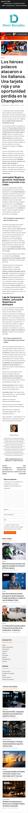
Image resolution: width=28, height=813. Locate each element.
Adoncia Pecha (5, 105)
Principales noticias (7, 739)
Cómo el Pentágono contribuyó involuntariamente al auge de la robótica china (13, 744)
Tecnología (5, 655)
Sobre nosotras (8, 3)
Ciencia (4, 653)
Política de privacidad (21, 5)
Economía (4, 651)
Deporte (4, 657)
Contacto (4, 661)
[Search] (26, 38)
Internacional (5, 649)
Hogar (3, 645)
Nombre (6, 509)
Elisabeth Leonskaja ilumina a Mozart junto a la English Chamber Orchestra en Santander (14, 804)
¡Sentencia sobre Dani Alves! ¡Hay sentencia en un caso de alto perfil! (20, 469)
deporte (3, 57)
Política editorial (10, 5)
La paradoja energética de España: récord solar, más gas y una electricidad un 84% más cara (14, 774)
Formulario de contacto (19, 3)
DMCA (3, 5)
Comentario (7, 488)
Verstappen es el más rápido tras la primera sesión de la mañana (7, 469)
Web (5, 520)
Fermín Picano (14, 570)
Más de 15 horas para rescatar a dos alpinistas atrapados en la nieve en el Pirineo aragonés (13, 566)
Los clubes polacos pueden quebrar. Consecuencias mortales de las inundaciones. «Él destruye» (14, 628)
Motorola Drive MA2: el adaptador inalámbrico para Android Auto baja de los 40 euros (13, 714)
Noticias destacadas (7, 647)
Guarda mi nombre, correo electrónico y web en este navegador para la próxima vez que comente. (13, 527)
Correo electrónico (9, 514)
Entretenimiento (6, 659)
